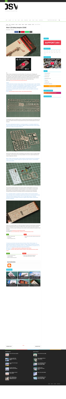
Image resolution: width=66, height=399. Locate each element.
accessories (12, 24)
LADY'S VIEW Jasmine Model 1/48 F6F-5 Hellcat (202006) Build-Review (13, 378)
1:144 (56, 50)
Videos (33, 20)
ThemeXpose (10, 383)
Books (30, 20)
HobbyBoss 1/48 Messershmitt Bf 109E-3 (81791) (40, 368)
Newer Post (9, 346)
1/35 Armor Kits (47, 76)
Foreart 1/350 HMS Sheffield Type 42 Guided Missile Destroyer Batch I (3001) (41, 364)
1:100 (52, 52)
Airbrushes (46, 80)
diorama (20, 24)
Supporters (41, 20)
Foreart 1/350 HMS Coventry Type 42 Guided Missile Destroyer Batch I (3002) (41, 378)
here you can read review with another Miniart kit (18, 80)
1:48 (47, 50)
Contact (55, 383)
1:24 (54, 50)
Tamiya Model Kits (47, 73)
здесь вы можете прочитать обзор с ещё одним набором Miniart (20, 91)
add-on (16, 24)
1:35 (44, 50)
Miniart (23, 24)
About (52, 383)
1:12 (47, 52)
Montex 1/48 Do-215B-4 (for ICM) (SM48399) (41, 358)
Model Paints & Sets (48, 78)
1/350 (57, 52)
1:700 (59, 50)
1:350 (54, 52)
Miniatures (26, 20)
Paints (19, 20)
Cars (15, 20)
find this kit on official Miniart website (19, 230)
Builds (37, 20)
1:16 (44, 52)
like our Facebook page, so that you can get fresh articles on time (22, 231)
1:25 (59, 52)
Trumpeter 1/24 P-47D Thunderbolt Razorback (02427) (12, 359)
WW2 (33, 24)
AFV (13, 20)
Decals (22, 20)
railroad (26, 24)
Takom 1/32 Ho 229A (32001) (41, 372)
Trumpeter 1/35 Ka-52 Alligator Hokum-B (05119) (13, 368)
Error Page (58, 383)
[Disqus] (23, 304)
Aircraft (10, 20)
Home (6, 20)
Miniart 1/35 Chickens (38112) (13, 353)
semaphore (29, 24)
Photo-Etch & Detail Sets (48, 83)
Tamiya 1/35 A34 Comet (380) (41, 353)
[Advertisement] (43, 10)
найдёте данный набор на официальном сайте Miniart (21, 248)
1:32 (51, 50)
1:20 (49, 52)
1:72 (49, 50)
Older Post (37, 346)
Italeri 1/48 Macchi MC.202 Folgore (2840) (13, 373)
